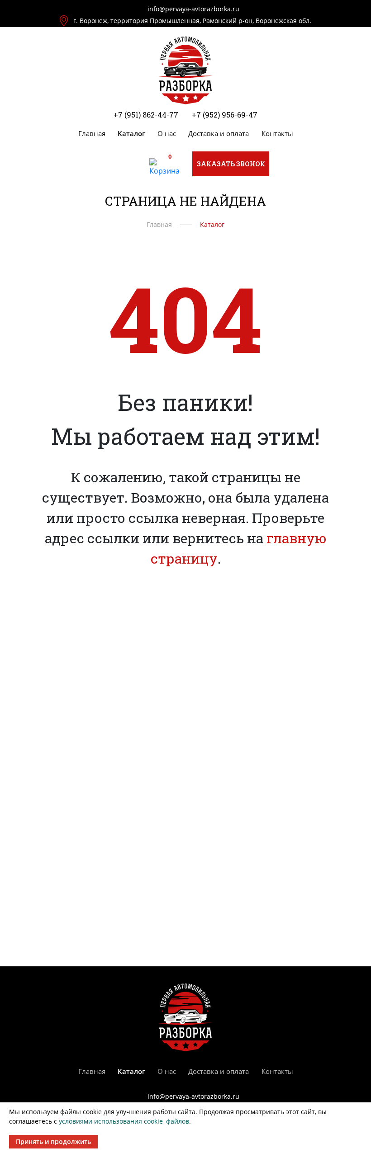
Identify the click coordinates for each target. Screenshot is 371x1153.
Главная (91, 133)
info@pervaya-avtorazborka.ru (193, 9)
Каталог (131, 133)
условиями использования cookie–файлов (124, 1121)
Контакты (277, 133)
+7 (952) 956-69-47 (224, 114)
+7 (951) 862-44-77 (146, 114)
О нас (166, 133)
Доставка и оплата (218, 133)
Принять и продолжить (53, 1141)
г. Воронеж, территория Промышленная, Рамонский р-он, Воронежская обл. (192, 20)
